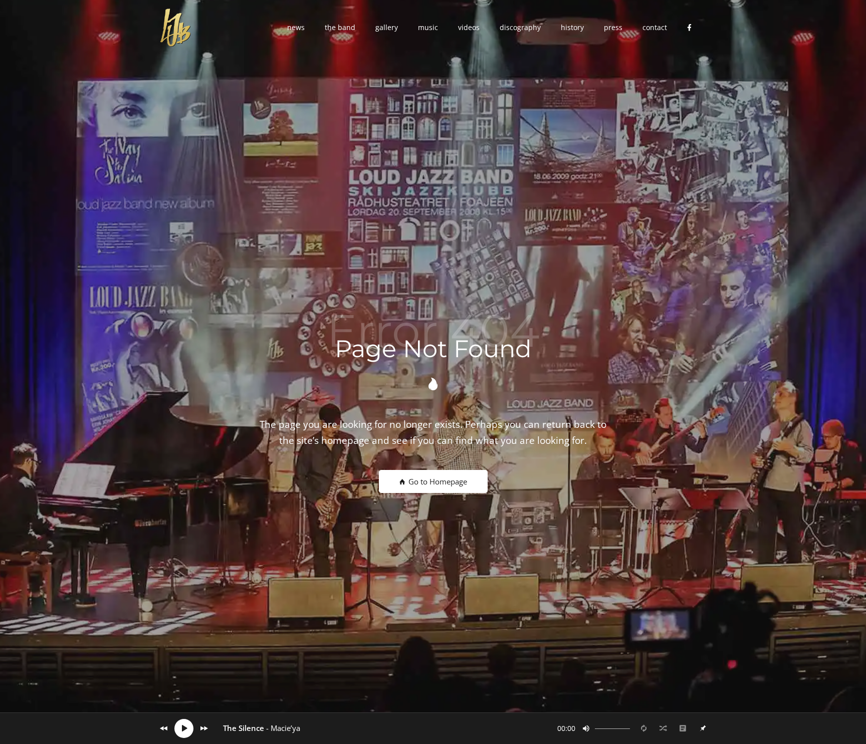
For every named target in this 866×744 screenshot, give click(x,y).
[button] (296, 28)
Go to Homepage (436, 481)
